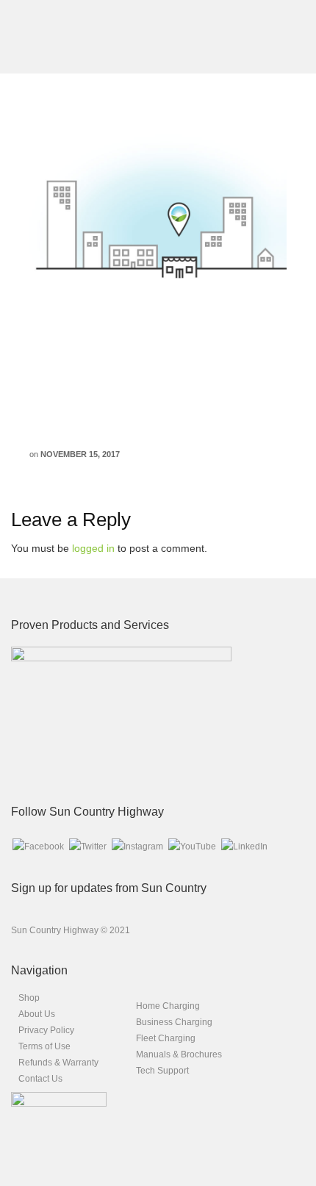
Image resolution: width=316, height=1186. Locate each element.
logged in (93, 548)
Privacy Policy (46, 1030)
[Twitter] (88, 846)
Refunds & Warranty (58, 1062)
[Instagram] (137, 846)
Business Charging (174, 1022)
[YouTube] (192, 846)
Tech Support (162, 1070)
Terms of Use (44, 1046)
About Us (36, 1014)
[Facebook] (38, 846)
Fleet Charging (165, 1038)
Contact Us (40, 1079)
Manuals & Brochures (179, 1054)
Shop (29, 998)
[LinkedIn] (244, 846)
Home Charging (168, 1006)
